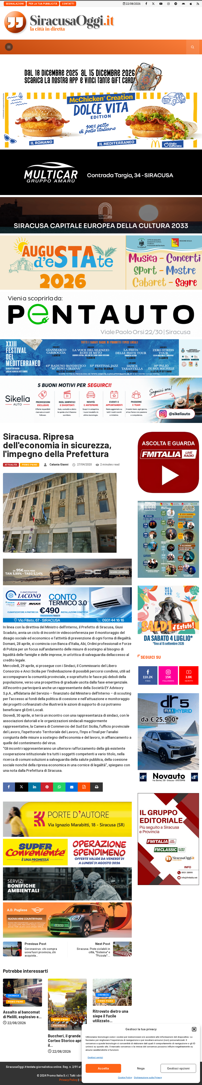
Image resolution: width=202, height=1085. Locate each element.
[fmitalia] (101, 357)
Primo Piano (29, 465)
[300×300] (168, 616)
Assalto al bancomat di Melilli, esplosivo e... (112, 1014)
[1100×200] (101, 215)
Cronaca (58, 995)
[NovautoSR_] (168, 739)
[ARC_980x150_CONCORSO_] (101, 75)
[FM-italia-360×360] (168, 462)
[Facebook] (146, 3)
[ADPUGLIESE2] (67, 920)
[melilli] (168, 539)
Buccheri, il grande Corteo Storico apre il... (20, 1040)
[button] (194, 1029)
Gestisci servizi (95, 1057)
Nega (141, 1068)
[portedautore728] (67, 819)
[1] (168, 839)
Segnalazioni (15, 3)
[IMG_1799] (67, 852)
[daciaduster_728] (67, 571)
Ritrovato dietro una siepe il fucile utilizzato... (65, 1016)
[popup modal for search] (192, 47)
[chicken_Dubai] (101, 120)
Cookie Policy (125, 1077)
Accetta (103, 1068)
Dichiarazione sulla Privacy (148, 1077)
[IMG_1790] (101, 314)
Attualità (11, 465)
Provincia (14, 1025)
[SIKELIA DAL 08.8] (101, 400)
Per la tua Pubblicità (43, 3)
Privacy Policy (68, 1079)
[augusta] (101, 262)
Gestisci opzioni (178, 1068)
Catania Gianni (59, 464)
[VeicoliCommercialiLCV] (101, 172)
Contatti (68, 3)
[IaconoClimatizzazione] (67, 604)
